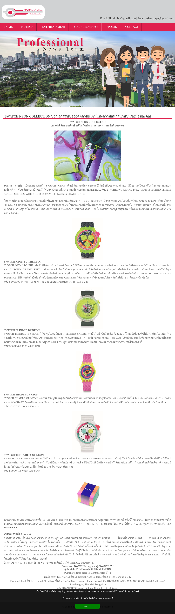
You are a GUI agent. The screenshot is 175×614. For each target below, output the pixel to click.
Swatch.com (10, 527)
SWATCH (78, 566)
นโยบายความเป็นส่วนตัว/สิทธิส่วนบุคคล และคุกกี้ (87, 598)
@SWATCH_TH (104, 566)
